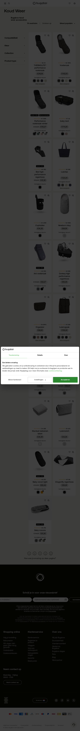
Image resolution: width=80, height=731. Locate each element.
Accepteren (65, 380)
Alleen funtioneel (14, 380)
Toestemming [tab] (14, 355)
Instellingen (38, 380)
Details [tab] (40, 355)
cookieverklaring (55, 371)
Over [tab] (66, 355)
